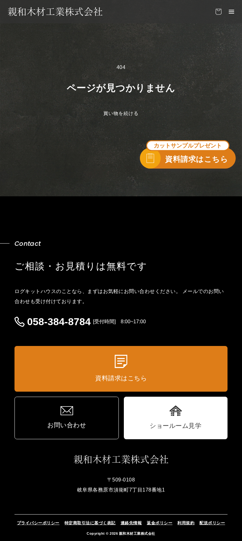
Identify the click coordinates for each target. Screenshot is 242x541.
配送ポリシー (212, 523)
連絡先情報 (131, 523)
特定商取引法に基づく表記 (90, 523)
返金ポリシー (159, 523)
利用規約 (185, 523)
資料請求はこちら (196, 159)
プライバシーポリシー (38, 523)
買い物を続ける (121, 113)
